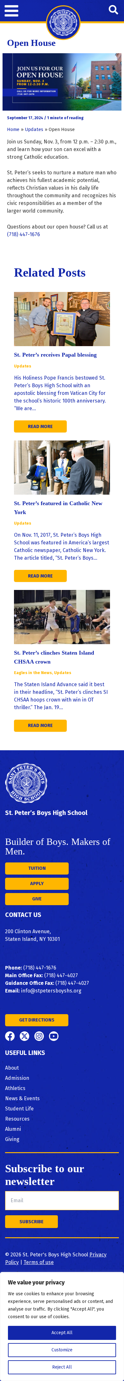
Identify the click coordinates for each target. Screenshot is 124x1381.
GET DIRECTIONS (36, 1020)
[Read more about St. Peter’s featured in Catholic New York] (62, 467)
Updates (22, 366)
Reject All (62, 1367)
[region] (62, 1326)
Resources (17, 1119)
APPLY (37, 883)
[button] (114, 11)
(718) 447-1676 (23, 234)
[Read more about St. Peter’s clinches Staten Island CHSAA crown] (62, 617)
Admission (17, 1078)
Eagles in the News (33, 672)
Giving (12, 1139)
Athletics (15, 1088)
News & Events (22, 1098)
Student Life (19, 1109)
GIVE (37, 899)
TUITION (37, 868)
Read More (40, 426)
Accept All (62, 1332)
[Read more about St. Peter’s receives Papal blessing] (62, 319)
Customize (62, 1350)
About (12, 1068)
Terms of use (39, 1262)
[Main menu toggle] (11, 11)
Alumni (13, 1129)
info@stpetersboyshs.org (51, 991)
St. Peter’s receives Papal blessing (55, 355)
